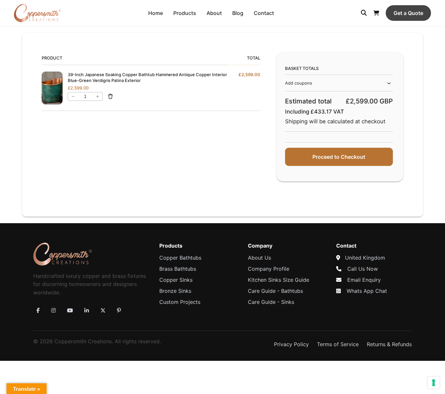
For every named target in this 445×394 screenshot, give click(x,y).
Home (155, 13)
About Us (259, 257)
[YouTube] (70, 310)
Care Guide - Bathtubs (275, 291)
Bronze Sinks (175, 291)
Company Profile (268, 268)
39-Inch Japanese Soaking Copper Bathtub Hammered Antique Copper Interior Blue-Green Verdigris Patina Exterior (147, 77)
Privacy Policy (291, 344)
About (214, 13)
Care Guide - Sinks (271, 302)
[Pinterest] (119, 310)
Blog (237, 13)
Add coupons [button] (298, 83)
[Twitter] (103, 310)
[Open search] (364, 13)
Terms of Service (338, 344)
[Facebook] (38, 310)
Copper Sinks (176, 280)
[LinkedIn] (86, 310)
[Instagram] (53, 310)
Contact (264, 13)
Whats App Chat (367, 291)
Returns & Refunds (389, 344)
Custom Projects (179, 302)
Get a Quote (408, 13)
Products (184, 13)
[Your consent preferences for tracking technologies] (433, 382)
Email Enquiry (364, 280)
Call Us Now (362, 268)
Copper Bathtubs (180, 257)
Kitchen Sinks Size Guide (278, 280)
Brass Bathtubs (177, 268)
